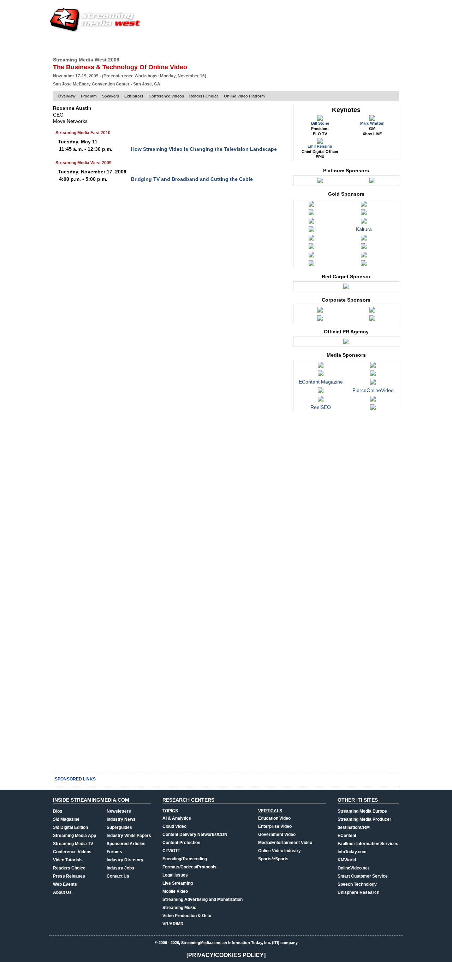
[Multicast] (364, 248)
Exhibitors (133, 96)
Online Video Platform (244, 96)
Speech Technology (357, 884)
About (391, 44)
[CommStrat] (346, 343)
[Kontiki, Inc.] (311, 239)
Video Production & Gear (187, 915)
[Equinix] (364, 222)
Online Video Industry (279, 850)
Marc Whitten (372, 123)
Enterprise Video (275, 826)
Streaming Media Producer (364, 819)
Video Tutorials (68, 859)
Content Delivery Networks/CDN (194, 834)
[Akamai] (320, 311)
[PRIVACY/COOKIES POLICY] (226, 955)
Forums (114, 851)
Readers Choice (204, 96)
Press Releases (69, 876)
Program (89, 96)
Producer (120, 44)
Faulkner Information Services (368, 843)
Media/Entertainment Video (285, 842)
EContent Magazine (321, 382)
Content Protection (181, 842)
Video (207, 44)
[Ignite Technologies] (311, 231)
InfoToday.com (352, 851)
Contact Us (118, 876)
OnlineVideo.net (353, 868)
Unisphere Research (358, 892)
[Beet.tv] (373, 366)
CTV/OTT (171, 850)
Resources (288, 44)
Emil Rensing (320, 146)
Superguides (119, 827)
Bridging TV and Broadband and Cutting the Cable (192, 179)
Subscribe (152, 44)
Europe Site (87, 44)
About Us (62, 892)
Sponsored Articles (126, 843)
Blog (57, 811)
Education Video (274, 818)
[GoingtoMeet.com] (321, 400)
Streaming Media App (74, 835)
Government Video (277, 834)
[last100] (373, 400)
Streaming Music (179, 907)
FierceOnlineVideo (373, 390)
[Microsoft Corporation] (311, 248)
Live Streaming (177, 883)
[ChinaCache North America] (364, 214)
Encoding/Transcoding (184, 858)
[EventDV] (373, 383)
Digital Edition (70, 827)
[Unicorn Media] (311, 265)
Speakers (110, 96)
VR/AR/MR (173, 923)
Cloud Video (174, 826)
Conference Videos (166, 96)
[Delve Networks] (311, 222)
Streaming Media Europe (362, 811)
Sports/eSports (273, 858)
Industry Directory (125, 859)
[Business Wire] (321, 375)
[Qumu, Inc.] (311, 256)
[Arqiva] (364, 205)
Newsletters (119, 811)
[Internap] (320, 182)
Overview (67, 96)
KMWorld (347, 859)
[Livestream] (364, 239)
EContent (347, 835)
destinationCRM (354, 827)
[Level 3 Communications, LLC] (372, 311)
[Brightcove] (311, 214)
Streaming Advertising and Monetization (202, 899)
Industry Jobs (120, 868)
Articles (183, 44)
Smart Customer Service (363, 876)
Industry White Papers (129, 835)
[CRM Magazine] (373, 375)
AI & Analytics (176, 818)
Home (59, 44)
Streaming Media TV (73, 843)
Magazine (66, 819)
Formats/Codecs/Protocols (189, 867)
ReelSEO (320, 407)
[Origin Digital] (372, 320)
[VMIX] (364, 265)
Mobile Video (175, 891)
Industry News (121, 819)
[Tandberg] (364, 256)
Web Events (323, 44)
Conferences (360, 44)
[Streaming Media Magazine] (373, 409)
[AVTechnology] (321, 366)
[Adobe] (311, 205)
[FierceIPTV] (321, 392)
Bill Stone (320, 123)
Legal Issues (175, 875)
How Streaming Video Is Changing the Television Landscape (204, 149)
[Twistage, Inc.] (372, 182)
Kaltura (364, 229)
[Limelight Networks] (320, 320)
